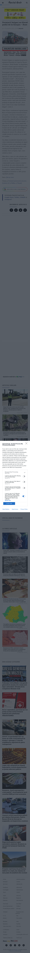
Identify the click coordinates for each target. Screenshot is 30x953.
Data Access (15, 509)
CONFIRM (9, 503)
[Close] (26, 443)
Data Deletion (5, 509)
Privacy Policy (24, 509)
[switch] (24, 476)
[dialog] (15, 476)
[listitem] (15, 472)
